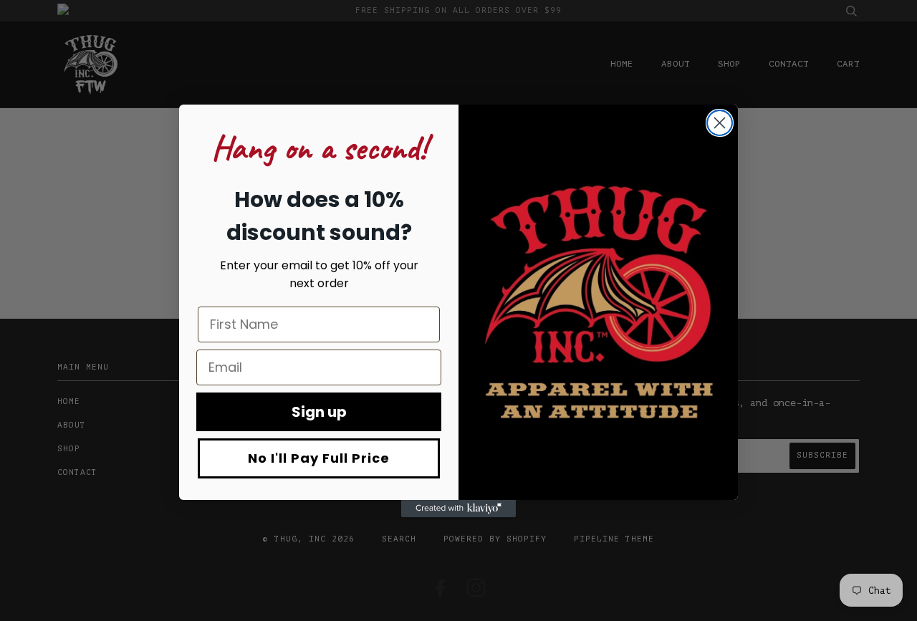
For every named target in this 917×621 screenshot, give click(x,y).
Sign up (319, 412)
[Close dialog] (719, 122)
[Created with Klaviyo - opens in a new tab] (458, 508)
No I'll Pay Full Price (319, 458)
